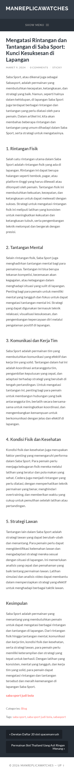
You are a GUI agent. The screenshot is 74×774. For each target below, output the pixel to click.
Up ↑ (61, 765)
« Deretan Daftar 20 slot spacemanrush (34, 734)
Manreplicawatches (37, 8)
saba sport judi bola (20, 695)
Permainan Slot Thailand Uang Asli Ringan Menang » (38, 747)
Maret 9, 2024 (16, 67)
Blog (24, 708)
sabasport (59, 717)
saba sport (19, 717)
